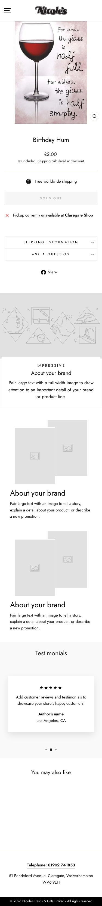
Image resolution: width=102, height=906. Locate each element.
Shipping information (51, 242)
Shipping (44, 161)
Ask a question (51, 254)
